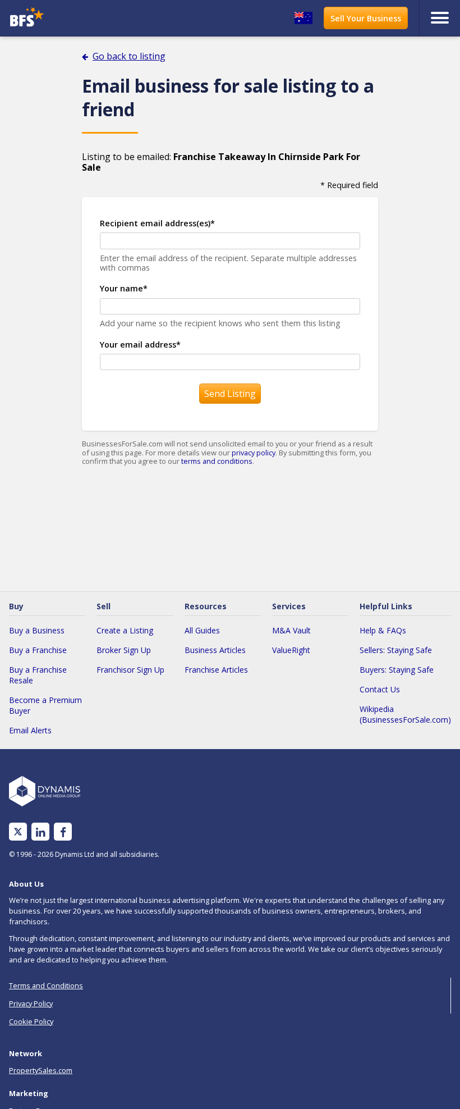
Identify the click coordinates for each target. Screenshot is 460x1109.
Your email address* (140, 344)
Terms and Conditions (46, 985)
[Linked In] (40, 831)
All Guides (202, 630)
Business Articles (215, 650)
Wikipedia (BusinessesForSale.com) (405, 714)
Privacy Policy (31, 1003)
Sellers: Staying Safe (396, 650)
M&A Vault (291, 630)
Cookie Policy (31, 1021)
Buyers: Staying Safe (397, 669)
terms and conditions (216, 461)
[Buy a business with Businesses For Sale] (62, 18)
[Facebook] (63, 831)
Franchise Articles (216, 669)
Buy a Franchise (38, 650)
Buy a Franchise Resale (38, 675)
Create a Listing (124, 630)
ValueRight (291, 650)
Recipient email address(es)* (157, 223)
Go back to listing (129, 56)
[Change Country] (303, 18)
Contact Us (380, 689)
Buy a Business (37, 630)
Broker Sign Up (123, 650)
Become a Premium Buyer (45, 705)
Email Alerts (30, 730)
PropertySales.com (40, 1070)
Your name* (124, 288)
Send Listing (230, 393)
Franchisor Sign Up (130, 669)
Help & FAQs (383, 630)
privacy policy (253, 453)
